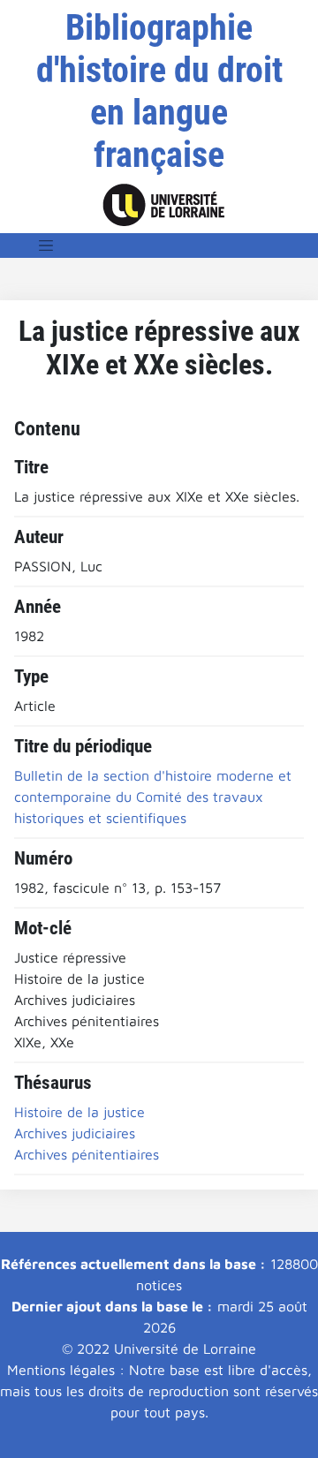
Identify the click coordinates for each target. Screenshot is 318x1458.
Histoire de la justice (79, 1112)
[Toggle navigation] (45, 245)
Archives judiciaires (74, 1133)
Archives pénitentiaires (86, 1154)
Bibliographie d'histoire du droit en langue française (159, 91)
